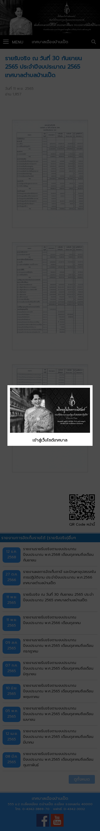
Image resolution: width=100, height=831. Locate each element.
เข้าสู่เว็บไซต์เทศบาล (50, 440)
